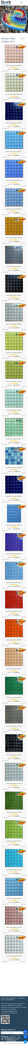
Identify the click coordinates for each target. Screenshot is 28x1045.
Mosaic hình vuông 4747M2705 (14, 209)
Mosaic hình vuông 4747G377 (14, 841)
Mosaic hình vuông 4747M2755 (14, 123)
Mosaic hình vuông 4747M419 (14, 295)
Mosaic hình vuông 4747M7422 (14, 65)
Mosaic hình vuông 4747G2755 (14, 496)
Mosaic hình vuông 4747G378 (14, 812)
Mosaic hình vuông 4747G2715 (14, 582)
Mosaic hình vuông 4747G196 (14, 927)
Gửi (25, 1033)
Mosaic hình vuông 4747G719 (14, 668)
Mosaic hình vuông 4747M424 (14, 266)
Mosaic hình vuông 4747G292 (14, 869)
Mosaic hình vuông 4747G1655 (14, 640)
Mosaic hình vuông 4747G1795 (14, 611)
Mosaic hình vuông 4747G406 (14, 783)
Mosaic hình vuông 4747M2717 (14, 151)
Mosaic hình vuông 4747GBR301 (14, 467)
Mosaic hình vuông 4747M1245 (14, 237)
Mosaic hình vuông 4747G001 (14, 956)
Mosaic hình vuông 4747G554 (14, 697)
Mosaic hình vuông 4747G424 (14, 726)
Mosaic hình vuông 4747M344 (14, 410)
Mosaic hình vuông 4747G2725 (14, 553)
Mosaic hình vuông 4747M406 (14, 324)
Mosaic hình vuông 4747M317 (14, 439)
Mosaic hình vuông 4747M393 (14, 352)
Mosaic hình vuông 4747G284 (14, 898)
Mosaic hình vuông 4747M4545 (14, 94)
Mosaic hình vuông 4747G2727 (14, 525)
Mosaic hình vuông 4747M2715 (14, 180)
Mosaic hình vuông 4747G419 (14, 755)
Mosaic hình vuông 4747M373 (14, 381)
